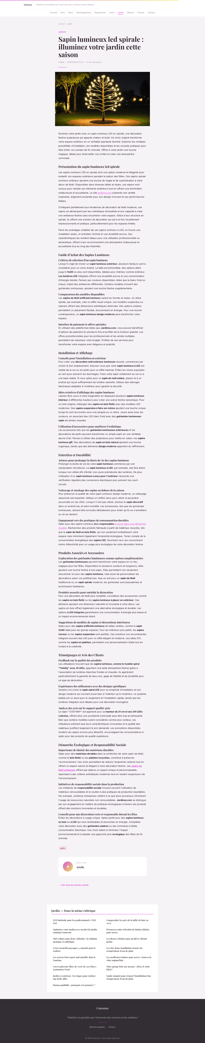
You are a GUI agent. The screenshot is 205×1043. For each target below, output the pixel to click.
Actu (63, 12)
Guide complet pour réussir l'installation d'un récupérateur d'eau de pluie (128, 977)
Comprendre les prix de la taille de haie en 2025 (127, 921)
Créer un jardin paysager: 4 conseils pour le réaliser (74, 949)
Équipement (100, 12)
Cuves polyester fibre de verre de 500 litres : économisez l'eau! (75, 968)
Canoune (103, 1008)
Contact (111, 1027)
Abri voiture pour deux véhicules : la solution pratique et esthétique (75, 940)
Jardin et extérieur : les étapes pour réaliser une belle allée (74, 977)
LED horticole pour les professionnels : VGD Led (74, 921)
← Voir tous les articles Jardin (73, 885)
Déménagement (83, 12)
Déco (70, 12)
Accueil (53, 12)
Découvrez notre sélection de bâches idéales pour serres (127, 931)
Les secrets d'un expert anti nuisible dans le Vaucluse (74, 959)
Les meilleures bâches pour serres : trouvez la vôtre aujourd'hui (128, 959)
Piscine (140, 12)
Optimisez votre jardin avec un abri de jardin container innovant (75, 931)
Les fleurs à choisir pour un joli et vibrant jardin (126, 940)
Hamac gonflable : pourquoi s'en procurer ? (74, 985)
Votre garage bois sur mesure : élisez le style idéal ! (128, 968)
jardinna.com (105, 192)
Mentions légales (97, 1027)
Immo (111, 12)
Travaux (151, 12)
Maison (130, 12)
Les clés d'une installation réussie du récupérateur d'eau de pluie (124, 949)
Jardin (121, 12)
